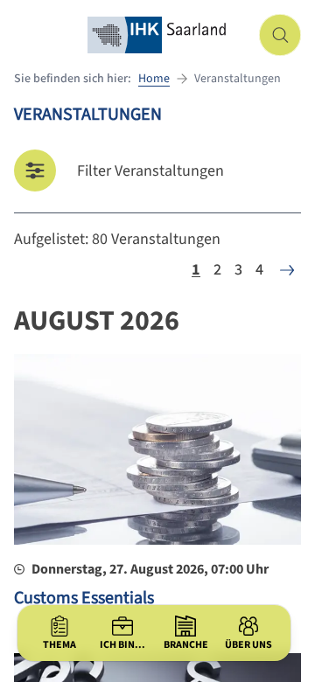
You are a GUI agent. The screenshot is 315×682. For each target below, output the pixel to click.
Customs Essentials (84, 598)
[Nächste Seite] (287, 270)
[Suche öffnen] (280, 35)
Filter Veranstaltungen (150, 171)
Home (154, 78)
